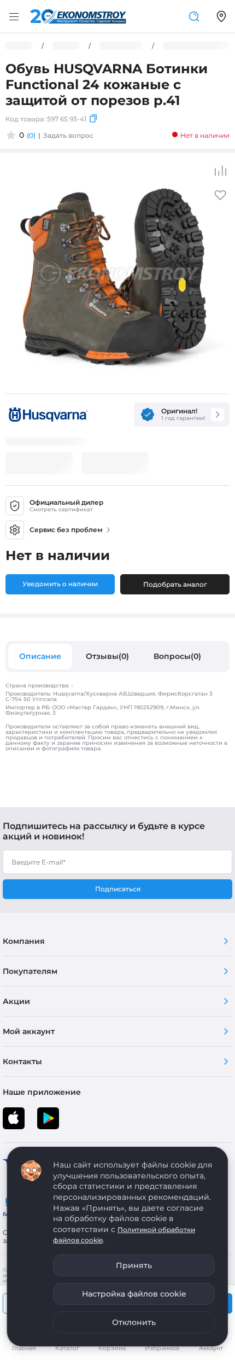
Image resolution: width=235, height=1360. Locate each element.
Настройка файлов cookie (134, 1294)
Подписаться (117, 889)
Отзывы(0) (107, 656)
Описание (40, 656)
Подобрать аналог (175, 584)
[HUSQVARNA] (47, 414)
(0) (31, 135)
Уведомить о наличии (60, 584)
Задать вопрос (68, 135)
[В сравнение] (220, 170)
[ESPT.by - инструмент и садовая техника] (78, 16)
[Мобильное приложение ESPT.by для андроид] (14, 1118)
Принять (134, 1265)
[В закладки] (220, 199)
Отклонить (134, 1322)
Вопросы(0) (177, 656)
